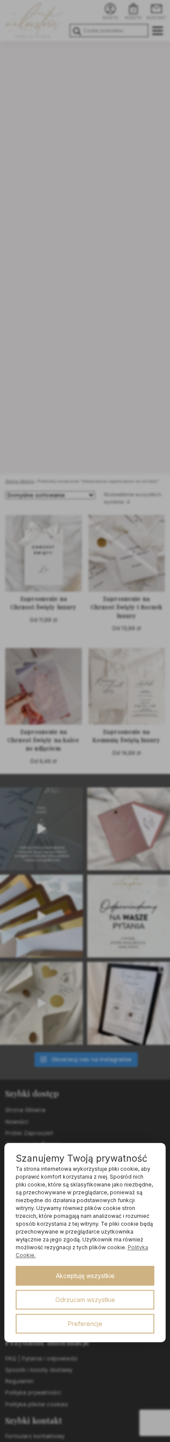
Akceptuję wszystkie (85, 1275)
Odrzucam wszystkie (85, 1299)
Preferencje (85, 1323)
